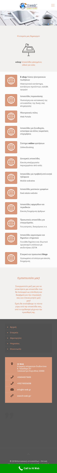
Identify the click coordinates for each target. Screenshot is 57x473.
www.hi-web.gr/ (24, 396)
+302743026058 (24, 383)
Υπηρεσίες (15, 343)
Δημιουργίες (16, 338)
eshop (18, 62)
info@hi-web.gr (24, 390)
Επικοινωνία (15, 349)
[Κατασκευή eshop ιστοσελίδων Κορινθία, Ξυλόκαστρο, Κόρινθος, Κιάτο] (28, 5)
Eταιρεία (14, 332)
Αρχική (13, 327)
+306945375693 (24, 377)
